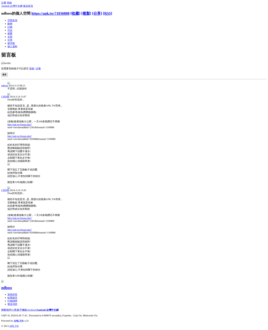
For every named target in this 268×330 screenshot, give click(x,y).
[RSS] (107, 13)
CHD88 (5, 96)
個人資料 (12, 46)
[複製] (86, 13)
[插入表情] (6, 63)
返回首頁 (28, 6)
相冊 (9, 33)
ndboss (4, 85)
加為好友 (12, 294)
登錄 (9, 2)
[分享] (97, 13)
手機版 (23, 310)
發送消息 (12, 304)
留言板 (11, 43)
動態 (9, 23)
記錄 (9, 27)
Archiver (31, 310)
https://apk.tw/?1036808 (50, 13)
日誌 (9, 30)
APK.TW (19, 320)
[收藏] (75, 13)
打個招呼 (12, 301)
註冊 (3, 2)
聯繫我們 (6, 310)
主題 (9, 36)
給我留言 (12, 297)
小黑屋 (15, 310)
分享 (9, 40)
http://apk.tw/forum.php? (19, 124)
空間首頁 (12, 20)
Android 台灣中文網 (11, 6)
